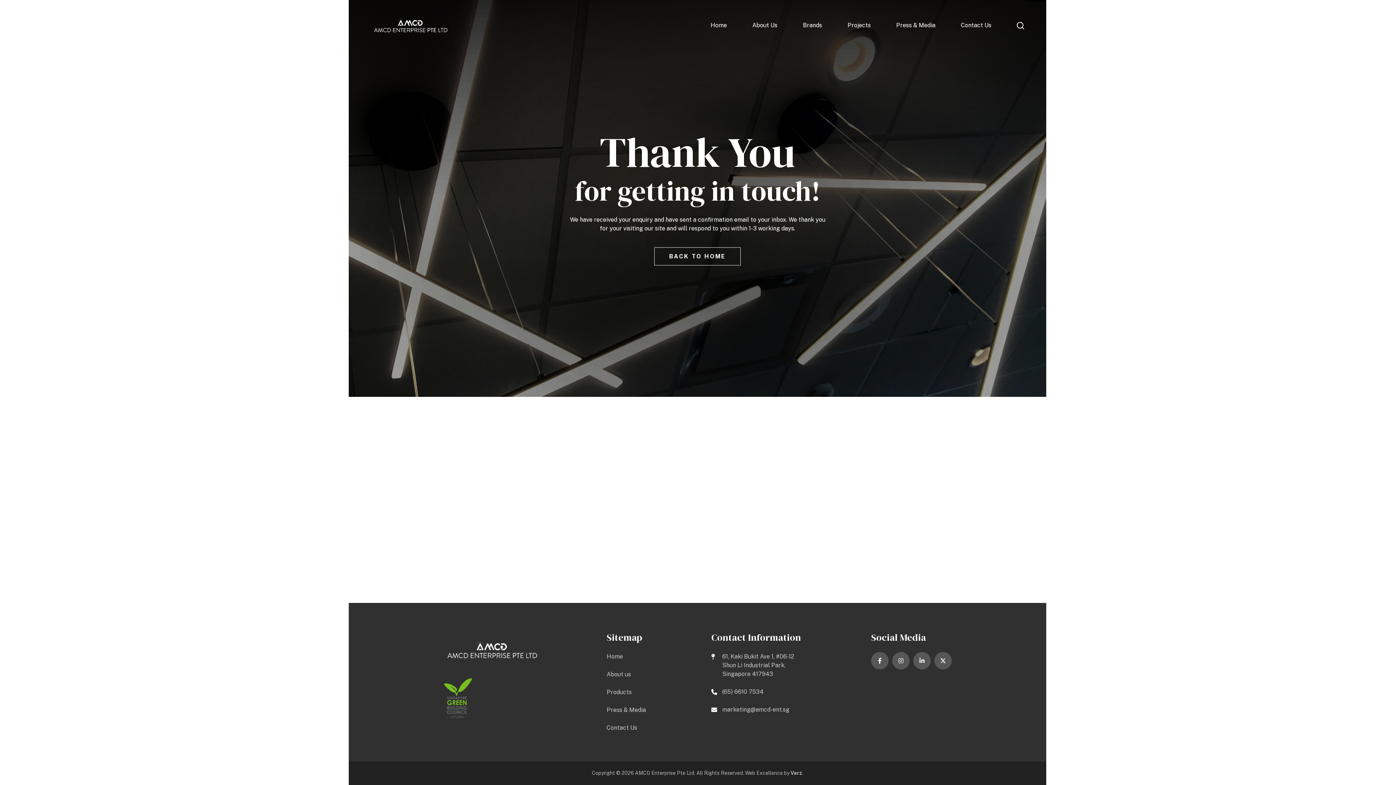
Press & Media (915, 25)
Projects (859, 25)
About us (764, 25)
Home (719, 25)
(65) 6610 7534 (743, 691)
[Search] (1020, 25)
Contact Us (976, 25)
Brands (812, 25)
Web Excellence (764, 773)
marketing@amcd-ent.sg (755, 709)
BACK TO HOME (697, 256)
